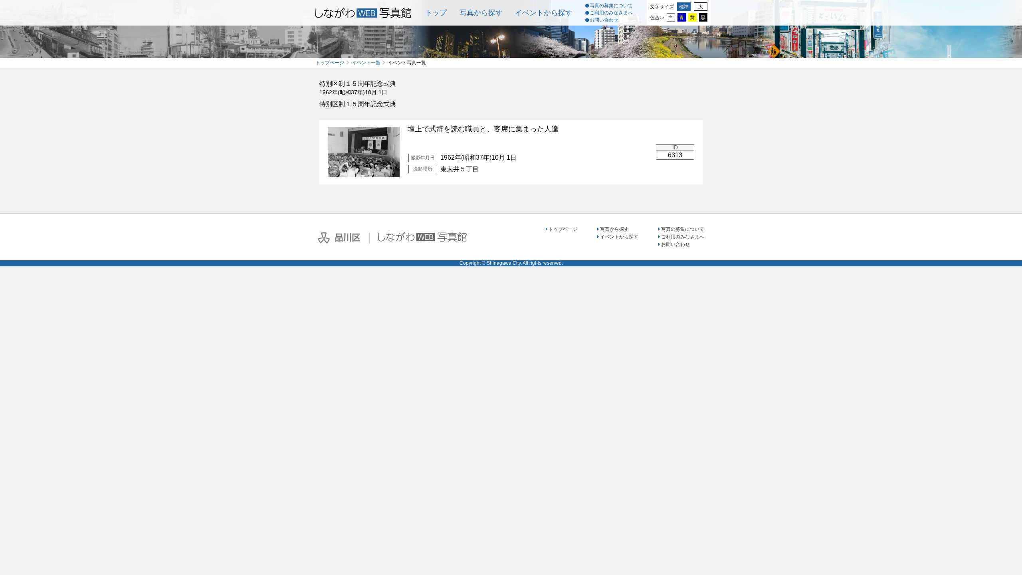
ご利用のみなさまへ (611, 13)
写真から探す (481, 13)
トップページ (329, 62)
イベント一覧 (366, 62)
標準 (684, 7)
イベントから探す (543, 13)
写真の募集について (611, 5)
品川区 (339, 238)
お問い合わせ (604, 20)
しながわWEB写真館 (422, 237)
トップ (436, 13)
